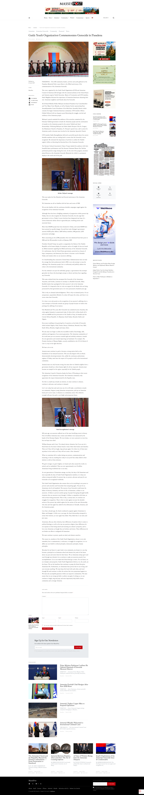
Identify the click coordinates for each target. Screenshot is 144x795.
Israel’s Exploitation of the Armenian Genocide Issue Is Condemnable (99, 118)
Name (43, 618)
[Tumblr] (41, 784)
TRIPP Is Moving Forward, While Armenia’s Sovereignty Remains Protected (100, 125)
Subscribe (78, 647)
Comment (44, 596)
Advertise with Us (63, 788)
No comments (32, 39)
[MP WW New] (104, 229)
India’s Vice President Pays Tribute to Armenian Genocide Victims (33, 626)
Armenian (35, 27)
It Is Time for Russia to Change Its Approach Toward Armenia (98, 132)
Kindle (55, 788)
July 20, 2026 (95, 128)
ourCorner (112, 752)
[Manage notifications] (140, 791)
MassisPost (30, 90)
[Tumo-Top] (72, 10)
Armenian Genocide (42, 31)
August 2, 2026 (96, 121)
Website (76, 618)
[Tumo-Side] (104, 74)
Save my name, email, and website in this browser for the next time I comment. (58, 625)
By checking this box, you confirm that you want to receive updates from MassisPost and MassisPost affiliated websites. (58, 651)
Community (64, 18)
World (72, 18)
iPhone (44, 788)
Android (50, 788)
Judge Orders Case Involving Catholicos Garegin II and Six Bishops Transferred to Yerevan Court (103, 271)
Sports (87, 18)
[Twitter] (33, 784)
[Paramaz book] (104, 98)
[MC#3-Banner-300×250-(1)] (104, 51)
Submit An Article (75, 788)
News (50, 18)
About (30, 788)
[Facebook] (29, 784)
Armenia (56, 18)
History (68, 750)
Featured (61, 31)
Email (59, 618)
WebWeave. (52, 791)
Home (45, 18)
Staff (34, 788)
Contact (39, 788)
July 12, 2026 (95, 135)
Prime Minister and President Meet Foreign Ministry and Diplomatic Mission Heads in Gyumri (104, 265)
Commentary (79, 18)
